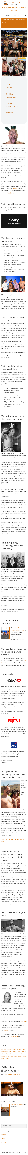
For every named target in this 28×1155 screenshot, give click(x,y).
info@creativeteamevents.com (12, 1074)
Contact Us (15, 188)
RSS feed (3, 1142)
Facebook (3, 1134)
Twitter (3, 1138)
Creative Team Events (14, 3)
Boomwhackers (14, 1054)
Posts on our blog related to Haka (11, 1049)
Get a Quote (10, 193)
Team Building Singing (14, 1056)
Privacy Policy (23, 1021)
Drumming (5, 1054)
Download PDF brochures (17, 1104)
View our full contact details (8, 1078)
